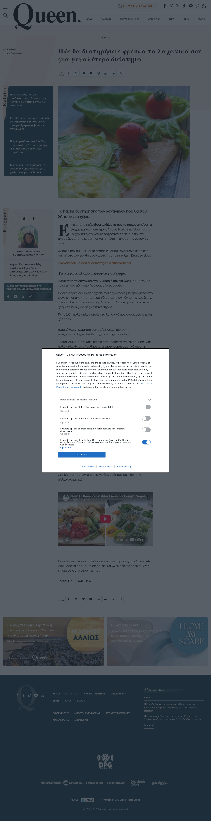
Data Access (105, 466)
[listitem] (105, 399)
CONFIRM (82, 454)
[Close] (162, 355)
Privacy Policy (124, 466)
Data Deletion (87, 466)
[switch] (146, 407)
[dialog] (105, 411)
